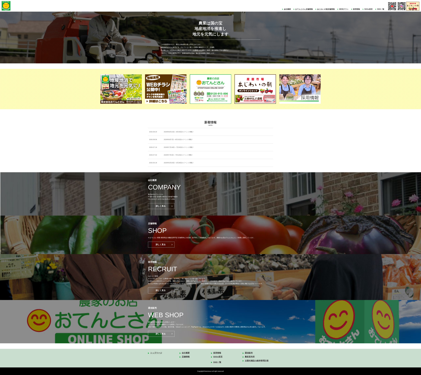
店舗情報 (186, 357)
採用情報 (356, 9)
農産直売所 (250, 357)
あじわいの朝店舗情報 (326, 9)
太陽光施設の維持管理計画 (256, 361)
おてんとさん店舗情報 (304, 9)
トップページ (156, 353)
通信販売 (249, 353)
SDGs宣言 (368, 9)
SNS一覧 (380, 9)
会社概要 (287, 9)
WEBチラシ (344, 9)
